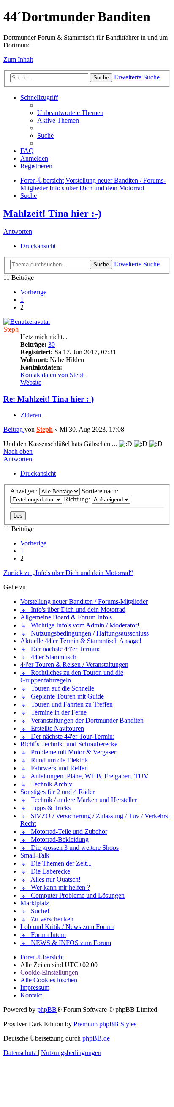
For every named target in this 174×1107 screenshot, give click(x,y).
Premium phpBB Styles (104, 1024)
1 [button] (22, 299)
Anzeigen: (24, 491)
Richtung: (78, 499)
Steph (11, 329)
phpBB (47, 1009)
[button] (33, 292)
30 (51, 344)
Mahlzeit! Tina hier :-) (52, 213)
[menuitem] (70, 112)
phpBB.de (96, 1038)
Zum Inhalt (18, 59)
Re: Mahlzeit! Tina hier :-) (48, 399)
